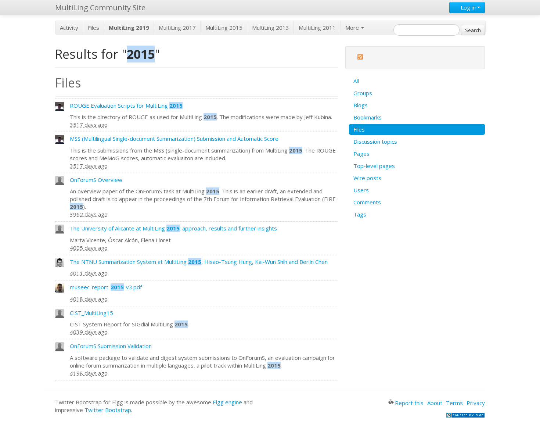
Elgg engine (227, 402)
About (434, 403)
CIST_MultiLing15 (91, 312)
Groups (362, 93)
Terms (454, 403)
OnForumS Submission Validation (111, 346)
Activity (69, 27)
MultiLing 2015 (223, 27)
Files (93, 27)
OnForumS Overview (96, 179)
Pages (361, 153)
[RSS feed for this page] (360, 58)
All (356, 81)
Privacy (476, 403)
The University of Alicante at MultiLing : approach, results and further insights (173, 228)
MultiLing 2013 (270, 27)
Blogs (360, 105)
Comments (367, 202)
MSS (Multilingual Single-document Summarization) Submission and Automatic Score (174, 138)
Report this (409, 403)
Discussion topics (375, 141)
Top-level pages (374, 165)
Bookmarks (367, 117)
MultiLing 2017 (177, 27)
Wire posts (367, 178)
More (352, 27)
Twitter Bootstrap (107, 410)
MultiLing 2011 (317, 27)
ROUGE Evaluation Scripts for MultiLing (126, 105)
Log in (468, 7)
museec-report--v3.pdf (106, 287)
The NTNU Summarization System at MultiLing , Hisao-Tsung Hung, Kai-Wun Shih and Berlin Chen (199, 261)
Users (361, 190)
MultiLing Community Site (100, 7)
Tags (359, 214)
